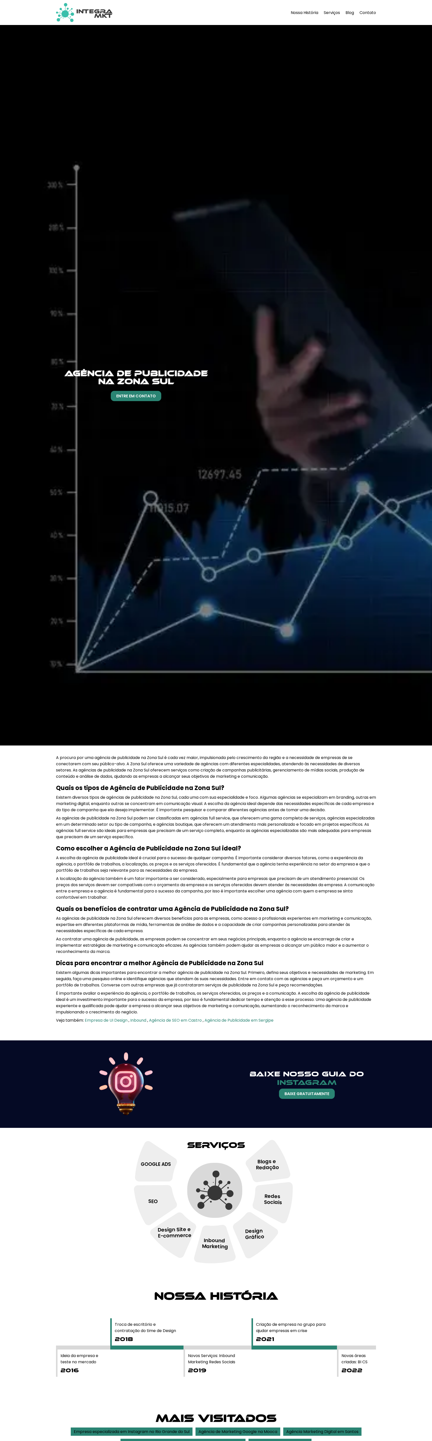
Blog (350, 12)
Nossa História (304, 12)
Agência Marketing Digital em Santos (322, 1432)
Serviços (332, 12)
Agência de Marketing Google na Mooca (237, 1432)
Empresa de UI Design (106, 1020)
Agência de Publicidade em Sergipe (239, 1020)
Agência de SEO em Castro (176, 1020)
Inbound (138, 1020)
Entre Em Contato (136, 396)
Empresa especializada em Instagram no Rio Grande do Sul (132, 1432)
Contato (368, 12)
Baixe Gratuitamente (306, 1094)
